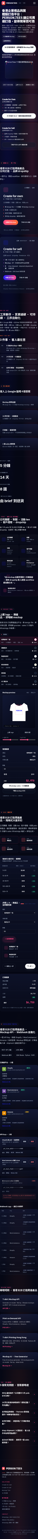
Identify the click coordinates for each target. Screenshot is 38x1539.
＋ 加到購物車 (9, 939)
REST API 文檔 (6, 1050)
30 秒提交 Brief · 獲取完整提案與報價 (19, 116)
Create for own (7, 1485)
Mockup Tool (6, 1490)
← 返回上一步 (9, 966)
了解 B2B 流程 (25, 222)
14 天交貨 (5, 1493)
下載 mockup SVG (19, 791)
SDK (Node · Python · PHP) (25, 1055)
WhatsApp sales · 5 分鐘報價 (19, 786)
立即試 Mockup (10, 222)
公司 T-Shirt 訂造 (8, 85)
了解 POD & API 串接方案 (19, 145)
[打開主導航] (34, 3)
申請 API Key (9, 277)
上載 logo (10, 732)
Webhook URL (6, 1082)
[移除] (32, 948)
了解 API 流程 (23, 277)
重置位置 (27, 732)
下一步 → (30, 966)
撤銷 (32, 1141)
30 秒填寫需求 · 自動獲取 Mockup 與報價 (19, 48)
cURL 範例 (19, 1050)
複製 (24, 1141)
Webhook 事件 (7, 1055)
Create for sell (6, 1487)
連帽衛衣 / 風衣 (30, 85)
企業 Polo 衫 (19, 85)
